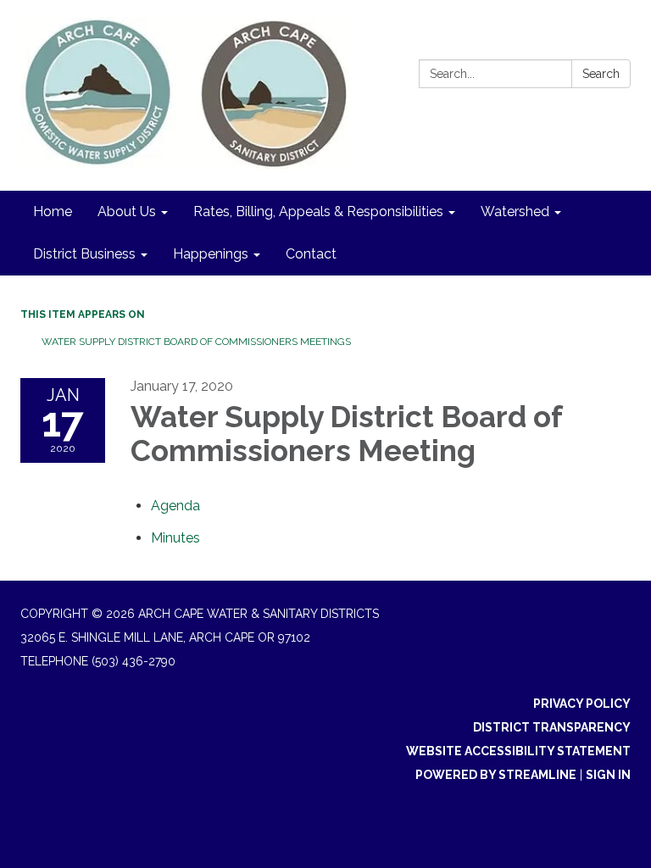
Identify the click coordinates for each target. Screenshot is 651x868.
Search (601, 74)
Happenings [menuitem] (210, 254)
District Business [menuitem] (84, 254)
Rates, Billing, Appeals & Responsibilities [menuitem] (318, 211)
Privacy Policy (582, 703)
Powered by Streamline (495, 775)
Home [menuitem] (52, 211)
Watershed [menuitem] (515, 211)
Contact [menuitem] (311, 254)
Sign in (608, 775)
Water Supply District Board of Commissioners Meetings (196, 342)
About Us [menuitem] (126, 211)
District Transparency (552, 727)
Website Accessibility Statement (518, 751)
